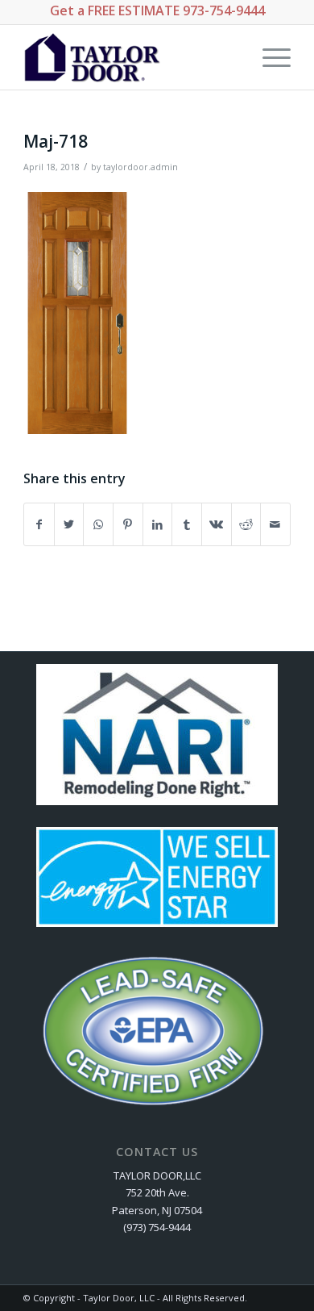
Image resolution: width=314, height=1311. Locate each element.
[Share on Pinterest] (128, 524)
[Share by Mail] (275, 524)
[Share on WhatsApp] (98, 524)
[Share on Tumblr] (186, 524)
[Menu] (268, 57)
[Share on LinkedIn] (157, 524)
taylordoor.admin (140, 167)
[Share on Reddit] (246, 524)
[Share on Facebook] (39, 524)
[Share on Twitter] (69, 524)
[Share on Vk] (216, 524)
